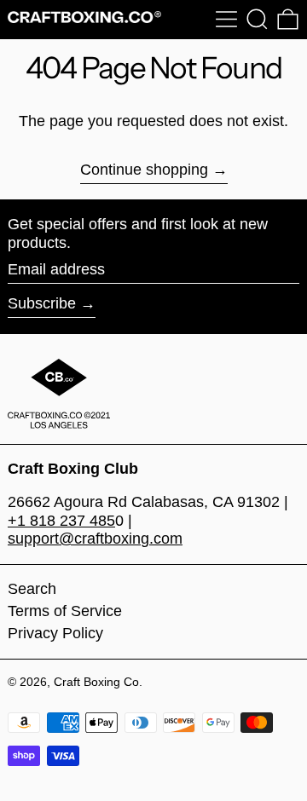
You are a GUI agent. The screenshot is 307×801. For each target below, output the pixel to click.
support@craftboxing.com (95, 538)
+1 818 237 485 (61, 520)
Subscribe (42, 303)
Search (32, 588)
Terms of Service (65, 610)
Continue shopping (144, 169)
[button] (257, 19)
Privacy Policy (55, 633)
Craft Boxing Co (96, 682)
